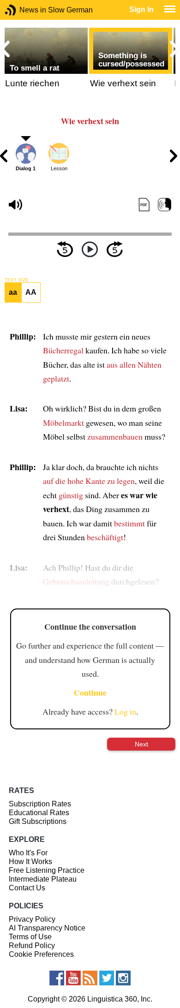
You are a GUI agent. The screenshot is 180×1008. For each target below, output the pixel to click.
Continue (90, 692)
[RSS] (90, 978)
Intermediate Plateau (43, 879)
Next (141, 744)
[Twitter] (106, 978)
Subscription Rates (40, 804)
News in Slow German (24, 10)
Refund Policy (32, 945)
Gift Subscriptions (37, 821)
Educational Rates (39, 813)
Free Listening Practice (46, 870)
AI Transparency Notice (47, 928)
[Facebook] (56, 978)
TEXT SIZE (17, 280)
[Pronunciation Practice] (164, 204)
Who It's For (28, 853)
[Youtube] (73, 978)
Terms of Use (30, 937)
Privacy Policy (32, 919)
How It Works (30, 861)
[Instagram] (123, 978)
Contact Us (27, 888)
